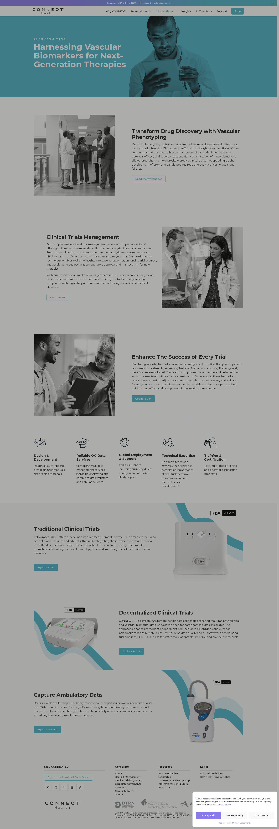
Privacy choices (224, 804)
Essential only (234, 815)
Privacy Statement (241, 823)
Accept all (208, 815)
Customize (261, 815)
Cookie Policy (224, 823)
